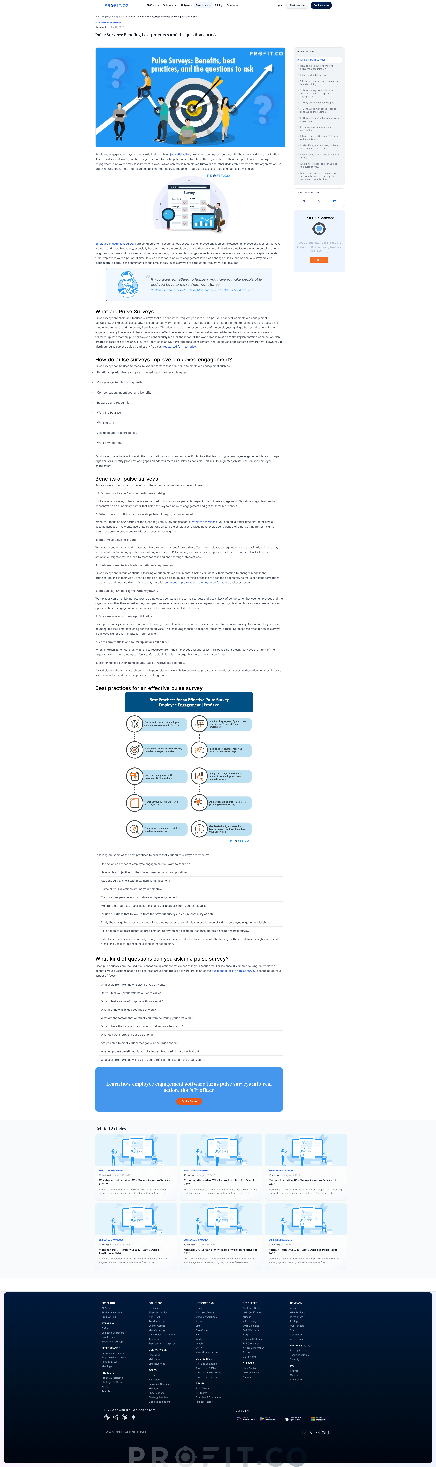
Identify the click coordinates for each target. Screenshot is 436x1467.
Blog (97, 16)
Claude (294, 1375)
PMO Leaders (156, 1392)
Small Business (157, 1363)
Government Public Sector (163, 1334)
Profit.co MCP (297, 1379)
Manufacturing (157, 1330)
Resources (202, 5)
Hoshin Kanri (108, 1337)
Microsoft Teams (205, 1312)
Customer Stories (252, 1308)
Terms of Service (299, 1354)
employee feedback (204, 522)
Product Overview (112, 1312)
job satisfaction (180, 154)
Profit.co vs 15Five (206, 1368)
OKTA (199, 1347)
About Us (295, 1308)
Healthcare (155, 1308)
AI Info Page (297, 1339)
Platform (151, 5)
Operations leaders (159, 1401)
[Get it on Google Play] (246, 1418)
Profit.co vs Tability (206, 1377)
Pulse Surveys (109, 1361)
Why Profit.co (297, 1312)
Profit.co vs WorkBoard (208, 1372)
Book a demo (321, 5)
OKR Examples (251, 1325)
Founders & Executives (208, 1397)
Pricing (219, 5)
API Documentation (253, 1347)
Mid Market (155, 1359)
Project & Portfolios (112, 1377)
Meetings (107, 1366)
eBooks (247, 1316)
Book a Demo (189, 1101)
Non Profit (154, 1316)
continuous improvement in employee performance (196, 582)
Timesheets (108, 1390)
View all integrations (207, 1352)
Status (246, 1352)
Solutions (168, 5)
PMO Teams (202, 1388)
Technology (155, 1339)
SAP (198, 1334)
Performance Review (113, 1352)
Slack (199, 1308)
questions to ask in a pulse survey (233, 970)
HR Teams (201, 1392)
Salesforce (202, 1330)
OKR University (251, 1372)
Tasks (105, 1386)
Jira (198, 1325)
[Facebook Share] (304, 201)
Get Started (319, 260)
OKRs (105, 1328)
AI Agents (186, 5)
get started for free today (179, 346)
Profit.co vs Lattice (206, 1363)
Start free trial (297, 5)
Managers (154, 1388)
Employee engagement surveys (115, 243)
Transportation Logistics (162, 1343)
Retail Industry (157, 1321)
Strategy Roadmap (112, 1341)
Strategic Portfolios (112, 1382)
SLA (292, 1330)
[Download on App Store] (294, 1418)
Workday (201, 1339)
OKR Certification (252, 1312)
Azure (199, 1321)
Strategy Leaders (158, 1397)
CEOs (152, 1375)
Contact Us (296, 1334)
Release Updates (252, 1339)
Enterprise (232, 5)
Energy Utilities (157, 1325)
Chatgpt (294, 1370)
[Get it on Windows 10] (319, 1418)
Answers (247, 1377)
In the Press (296, 1316)
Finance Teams (204, 1401)
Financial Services (159, 1312)
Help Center (249, 1368)
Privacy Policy (298, 1350)
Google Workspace (206, 1316)
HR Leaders (155, 1379)
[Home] (116, 5)
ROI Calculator (251, 1343)
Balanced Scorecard (113, 1332)
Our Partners (297, 1325)
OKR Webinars (251, 1330)
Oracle (199, 1343)
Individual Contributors (161, 1383)
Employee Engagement (115, 16)
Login (279, 5)
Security (294, 1359)
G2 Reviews (249, 1356)
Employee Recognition (114, 1357)
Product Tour (109, 1316)
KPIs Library (249, 1321)
